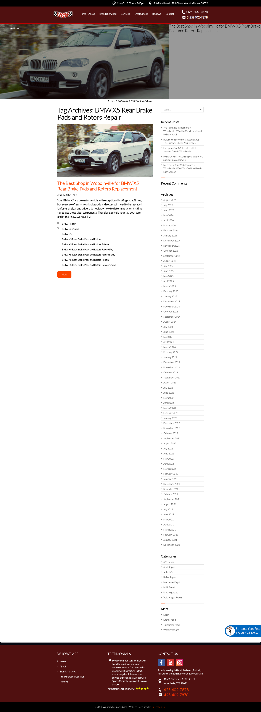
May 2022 (168, 458)
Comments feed (171, 624)
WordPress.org (171, 629)
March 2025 (169, 286)
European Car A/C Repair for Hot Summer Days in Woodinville (179, 150)
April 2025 (168, 281)
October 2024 (170, 311)
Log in (166, 614)
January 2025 (170, 296)
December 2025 (171, 240)
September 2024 (171, 316)
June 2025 (168, 271)
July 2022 (168, 448)
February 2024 (170, 352)
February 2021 (170, 534)
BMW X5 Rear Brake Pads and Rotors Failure (85, 244)
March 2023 (169, 408)
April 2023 (168, 402)
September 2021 (171, 499)
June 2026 (168, 210)
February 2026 (170, 230)
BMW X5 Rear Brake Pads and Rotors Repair (85, 259)
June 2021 (168, 514)
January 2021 (170, 539)
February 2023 (170, 413)
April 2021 (168, 524)
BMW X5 (67, 233)
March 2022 (169, 468)
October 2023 (170, 372)
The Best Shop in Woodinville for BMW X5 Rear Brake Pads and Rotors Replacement (98, 185)
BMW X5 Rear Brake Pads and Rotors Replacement (89, 264)
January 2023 (170, 418)
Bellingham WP (159, 706)
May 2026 (168, 215)
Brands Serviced (68, 671)
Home (16, 28)
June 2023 (168, 392)
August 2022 (169, 443)
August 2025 (169, 260)
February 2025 (170, 291)
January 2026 (170, 235)
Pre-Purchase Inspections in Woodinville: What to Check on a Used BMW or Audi (182, 131)
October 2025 (170, 250)
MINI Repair (169, 587)
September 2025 (171, 255)
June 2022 (168, 453)
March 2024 (169, 347)
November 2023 (171, 367)
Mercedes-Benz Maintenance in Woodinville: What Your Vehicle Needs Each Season (182, 168)
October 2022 (170, 433)
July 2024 (168, 326)
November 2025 (171, 245)
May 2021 (168, 519)
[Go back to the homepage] (63, 14)
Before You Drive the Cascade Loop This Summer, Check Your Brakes (181, 141)
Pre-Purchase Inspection (72, 676)
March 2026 (169, 225)
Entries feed (169, 619)
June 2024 (168, 331)
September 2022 (171, 438)
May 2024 (168, 337)
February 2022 (170, 473)
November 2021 (171, 489)
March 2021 (169, 529)
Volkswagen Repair (172, 597)
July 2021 (168, 509)
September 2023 (171, 377)
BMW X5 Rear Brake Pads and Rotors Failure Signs (88, 254)
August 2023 (169, 382)
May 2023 (168, 397)
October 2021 (170, 494)
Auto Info (168, 572)
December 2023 (171, 362)
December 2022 (171, 423)
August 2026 (169, 200)
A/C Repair (168, 562)
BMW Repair (69, 223)
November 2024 (171, 306)
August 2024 (169, 321)
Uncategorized (170, 592)
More (64, 274)
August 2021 (169, 504)
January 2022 (170, 479)
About (63, 666)
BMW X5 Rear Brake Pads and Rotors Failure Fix (87, 249)
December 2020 (171, 544)
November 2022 (171, 428)
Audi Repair (169, 567)
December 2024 (171, 301)
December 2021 (171, 484)
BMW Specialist (70, 228)
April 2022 (168, 463)
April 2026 (168, 220)
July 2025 (168, 266)
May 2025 (168, 276)
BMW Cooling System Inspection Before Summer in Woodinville (183, 158)
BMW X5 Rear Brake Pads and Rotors (81, 239)
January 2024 (170, 357)
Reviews (64, 681)
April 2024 (168, 342)
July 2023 (168, 387)
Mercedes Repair (172, 582)
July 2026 (168, 205)
